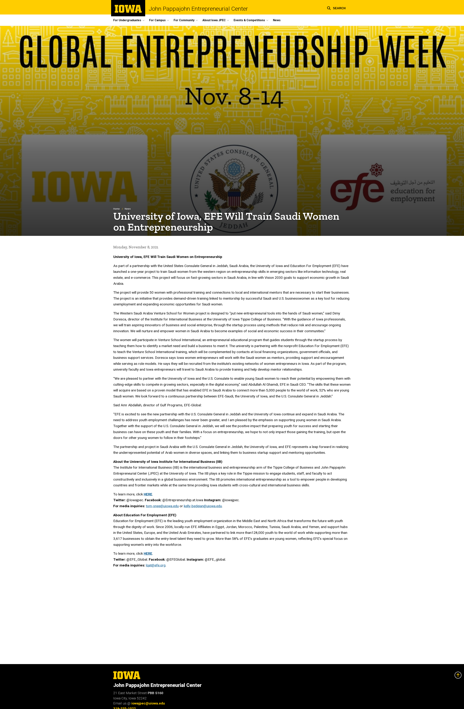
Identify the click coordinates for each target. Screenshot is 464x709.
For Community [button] (184, 20)
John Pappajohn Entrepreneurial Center (198, 9)
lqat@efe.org (155, 565)
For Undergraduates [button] (127, 20)
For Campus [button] (157, 20)
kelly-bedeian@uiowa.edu (203, 506)
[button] (336, 7)
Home (116, 208)
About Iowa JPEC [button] (214, 20)
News (277, 20)
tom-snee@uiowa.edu (162, 506)
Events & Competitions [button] (249, 20)
